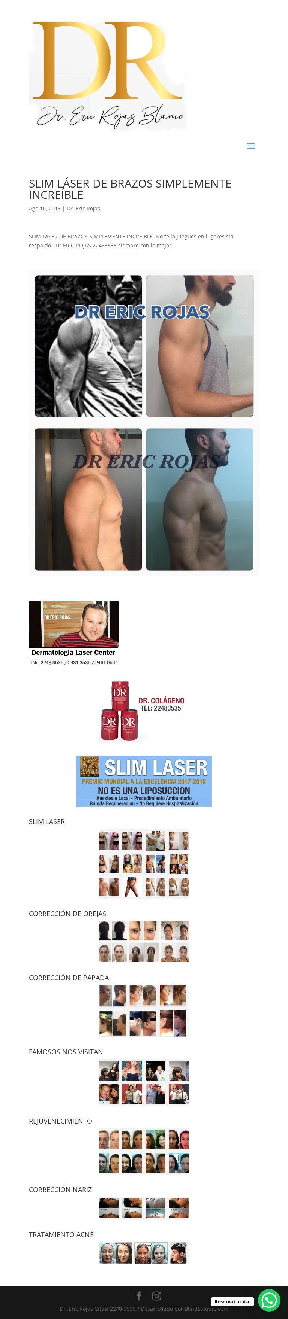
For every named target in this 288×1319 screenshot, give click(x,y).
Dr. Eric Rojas (83, 208)
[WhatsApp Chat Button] (269, 1300)
